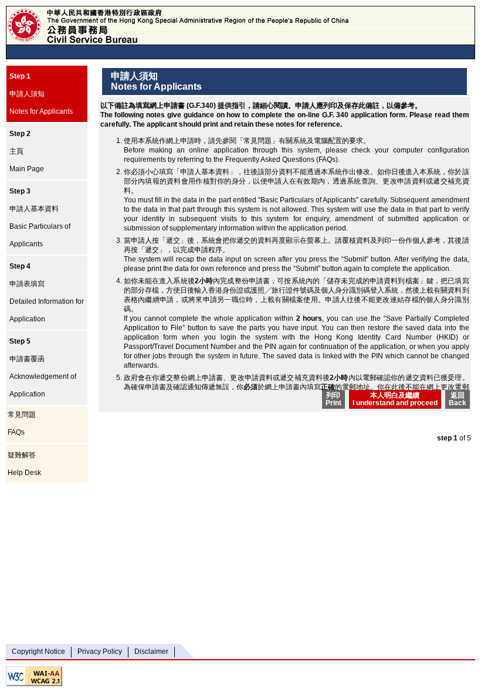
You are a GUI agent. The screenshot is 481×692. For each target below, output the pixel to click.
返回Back (457, 399)
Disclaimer (151, 651)
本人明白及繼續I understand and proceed (395, 399)
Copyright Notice (38, 651)
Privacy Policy (99, 651)
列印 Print (333, 399)
